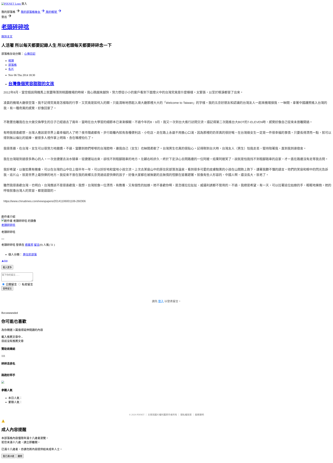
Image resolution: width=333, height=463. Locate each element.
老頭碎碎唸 (15, 27)
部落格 (12, 64)
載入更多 (7, 267)
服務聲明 (199, 414)
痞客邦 (29, 244)
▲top (4, 260)
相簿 (11, 60)
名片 (11, 69)
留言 (37, 244)
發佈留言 (7, 288)
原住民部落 (30, 254)
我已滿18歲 (8, 456)
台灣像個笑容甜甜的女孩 (31, 83)
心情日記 (29, 53)
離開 (20, 456)
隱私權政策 (186, 414)
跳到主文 (6, 36)
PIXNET (140, 414)
